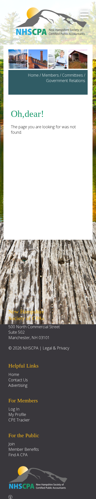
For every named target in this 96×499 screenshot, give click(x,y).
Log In (13, 409)
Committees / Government (65, 77)
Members (50, 75)
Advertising (17, 385)
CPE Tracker (19, 420)
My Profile (17, 414)
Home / (35, 75)
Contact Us (18, 380)
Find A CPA (18, 454)
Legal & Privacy (56, 348)
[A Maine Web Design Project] (10, 496)
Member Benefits (23, 449)
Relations (77, 80)
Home (13, 374)
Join (11, 444)
